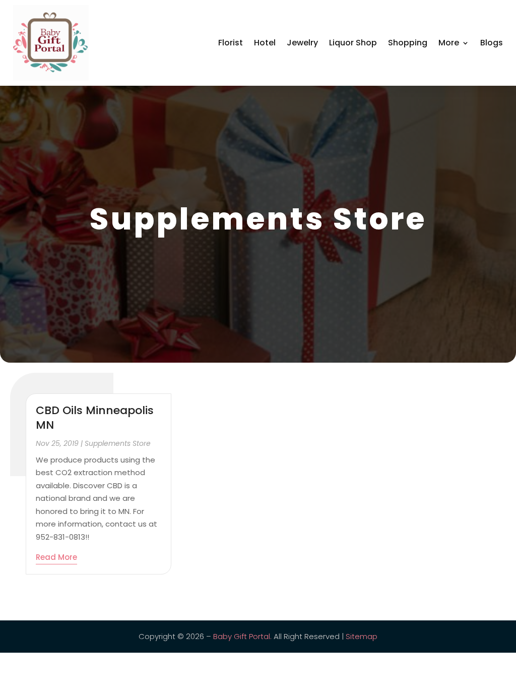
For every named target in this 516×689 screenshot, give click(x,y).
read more (56, 557)
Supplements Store (118, 443)
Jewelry (302, 42)
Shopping (407, 42)
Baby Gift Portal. (242, 636)
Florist (230, 42)
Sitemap (361, 636)
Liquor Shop (353, 42)
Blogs (491, 42)
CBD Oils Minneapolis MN (95, 418)
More (448, 42)
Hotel (265, 42)
